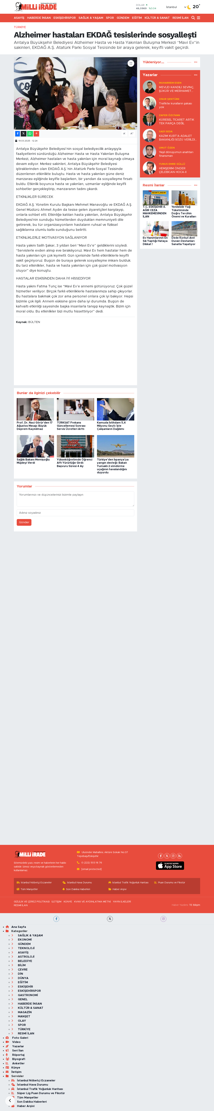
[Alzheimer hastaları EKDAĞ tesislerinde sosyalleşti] (75, 93)
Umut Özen (167, 148)
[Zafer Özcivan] (149, 119)
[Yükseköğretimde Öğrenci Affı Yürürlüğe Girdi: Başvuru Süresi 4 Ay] (75, 446)
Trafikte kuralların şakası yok (175, 105)
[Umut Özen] (149, 151)
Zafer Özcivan (169, 115)
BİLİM (21, 965)
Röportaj (17, 1054)
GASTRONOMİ (27, 995)
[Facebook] (161, 856)
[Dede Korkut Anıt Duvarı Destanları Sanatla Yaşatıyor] (184, 228)
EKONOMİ (24, 939)
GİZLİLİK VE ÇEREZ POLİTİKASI (32, 901)
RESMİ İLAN (180, 17)
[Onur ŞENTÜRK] (149, 103)
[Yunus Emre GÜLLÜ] (149, 167)
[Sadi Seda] (149, 135)
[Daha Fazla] (36, 133)
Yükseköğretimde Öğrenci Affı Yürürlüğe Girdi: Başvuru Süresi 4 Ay (74, 462)
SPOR (110, 17)
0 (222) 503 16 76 (91, 862)
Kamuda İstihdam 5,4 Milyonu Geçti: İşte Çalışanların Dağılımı (111, 425)
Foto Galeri (19, 1037)
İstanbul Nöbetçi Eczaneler (36, 882)
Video (16, 1042)
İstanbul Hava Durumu (79, 882)
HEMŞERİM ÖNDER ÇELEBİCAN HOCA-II (172, 170)
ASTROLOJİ (25, 956)
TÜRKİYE (20, 27)
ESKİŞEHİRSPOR (65, 17)
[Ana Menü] (198, 18)
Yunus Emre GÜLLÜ (172, 164)
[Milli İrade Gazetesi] (35, 7)
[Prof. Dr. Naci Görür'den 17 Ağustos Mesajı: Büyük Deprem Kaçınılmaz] (35, 409)
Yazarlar (17, 1046)
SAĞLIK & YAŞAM (91, 17)
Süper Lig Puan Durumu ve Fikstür (41, 1093)
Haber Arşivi (119, 889)
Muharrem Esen (170, 83)
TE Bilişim (194, 905)
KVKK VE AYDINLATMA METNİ (92, 901)
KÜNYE (68, 901)
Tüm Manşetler (29, 889)
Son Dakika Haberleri (78, 889)
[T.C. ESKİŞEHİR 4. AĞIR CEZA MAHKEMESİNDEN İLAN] (156, 197)
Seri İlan (17, 1050)
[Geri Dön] (10, 1101)
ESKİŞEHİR (25, 986)
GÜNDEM (123, 17)
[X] (167, 856)
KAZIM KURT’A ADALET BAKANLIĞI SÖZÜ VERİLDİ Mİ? (177, 137)
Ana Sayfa (18, 926)
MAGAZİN (24, 1012)
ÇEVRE (22, 969)
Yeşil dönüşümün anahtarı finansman (176, 154)
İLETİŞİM (56, 901)
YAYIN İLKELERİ (122, 901)
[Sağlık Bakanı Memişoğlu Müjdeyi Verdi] (35, 446)
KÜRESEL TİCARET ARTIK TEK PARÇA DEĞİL (176, 121)
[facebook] (56, 919)
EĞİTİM (137, 17)
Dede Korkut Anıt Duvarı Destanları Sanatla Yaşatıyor (183, 241)
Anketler (18, 1063)
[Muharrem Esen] (149, 86)
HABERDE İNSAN (39, 17)
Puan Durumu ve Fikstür (171, 882)
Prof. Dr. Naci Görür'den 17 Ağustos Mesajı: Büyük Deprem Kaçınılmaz (34, 425)
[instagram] (163, 919)
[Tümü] (195, 62)
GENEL (22, 999)
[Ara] (193, 18)
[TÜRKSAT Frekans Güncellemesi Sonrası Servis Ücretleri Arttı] (75, 409)
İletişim (16, 1072)
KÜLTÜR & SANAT (157, 17)
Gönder (24, 522)
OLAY (21, 1020)
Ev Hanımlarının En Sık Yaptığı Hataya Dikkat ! (155, 241)
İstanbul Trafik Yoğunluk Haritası (130, 882)
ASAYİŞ (19, 17)
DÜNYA (22, 978)
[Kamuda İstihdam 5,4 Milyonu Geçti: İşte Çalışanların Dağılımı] (115, 409)
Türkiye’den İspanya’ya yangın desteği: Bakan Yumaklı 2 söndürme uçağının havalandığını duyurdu (113, 466)
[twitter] (110, 919)
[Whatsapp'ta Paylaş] (30, 133)
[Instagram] (173, 856)
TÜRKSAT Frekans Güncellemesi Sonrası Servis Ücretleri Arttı (71, 425)
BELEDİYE (24, 961)
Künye (15, 1067)
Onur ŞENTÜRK (169, 99)
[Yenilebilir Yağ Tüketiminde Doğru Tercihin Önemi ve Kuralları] (184, 197)
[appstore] (170, 865)
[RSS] (179, 856)
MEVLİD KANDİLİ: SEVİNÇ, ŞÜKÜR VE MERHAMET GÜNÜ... (176, 89)
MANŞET (23, 1016)
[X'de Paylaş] (23, 133)
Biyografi (18, 1059)
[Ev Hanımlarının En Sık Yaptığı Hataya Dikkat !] (156, 228)
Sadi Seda (166, 131)
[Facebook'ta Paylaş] (17, 133)
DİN (20, 973)
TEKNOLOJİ (26, 948)
